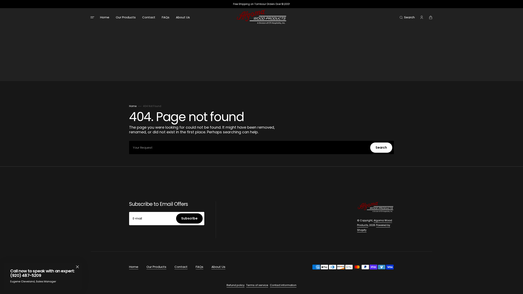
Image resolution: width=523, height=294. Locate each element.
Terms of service (257, 285)
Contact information (283, 285)
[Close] (77, 266)
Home (132, 106)
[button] (407, 17)
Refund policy (236, 285)
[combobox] (261, 147)
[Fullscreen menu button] (92, 17)
